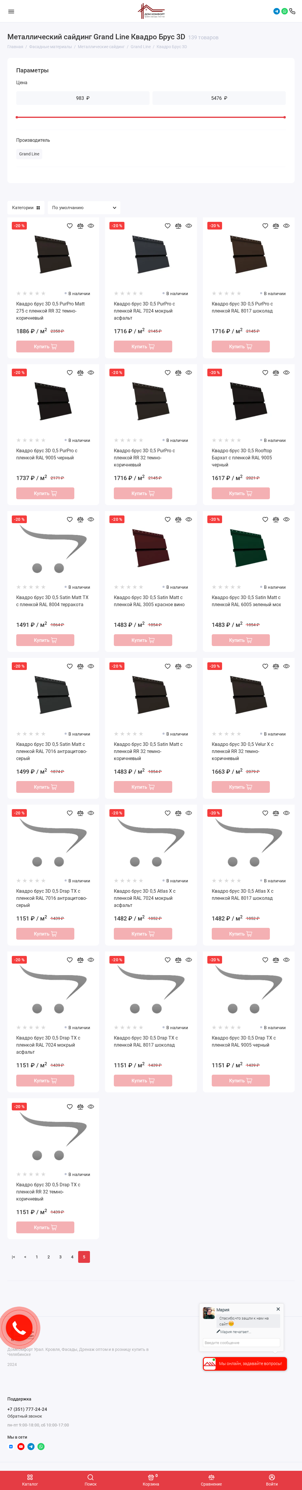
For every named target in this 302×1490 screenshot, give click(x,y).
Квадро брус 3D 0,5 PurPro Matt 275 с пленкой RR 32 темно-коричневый (50, 311)
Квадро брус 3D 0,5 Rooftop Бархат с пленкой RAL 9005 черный (242, 458)
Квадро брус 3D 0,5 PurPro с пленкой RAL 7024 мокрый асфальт (144, 311)
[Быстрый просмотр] (91, 226)
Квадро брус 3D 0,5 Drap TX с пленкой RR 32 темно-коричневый (48, 1192)
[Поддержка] (292, 11)
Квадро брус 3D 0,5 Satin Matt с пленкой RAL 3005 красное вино (149, 601)
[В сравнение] (80, 226)
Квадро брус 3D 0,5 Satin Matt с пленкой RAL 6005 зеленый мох (246, 601)
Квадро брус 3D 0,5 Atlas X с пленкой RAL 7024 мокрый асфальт (144, 898)
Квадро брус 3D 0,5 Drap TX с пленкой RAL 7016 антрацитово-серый (51, 898)
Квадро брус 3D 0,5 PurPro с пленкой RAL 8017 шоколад (242, 307)
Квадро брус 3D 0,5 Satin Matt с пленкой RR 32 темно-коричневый (148, 751)
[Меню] (11, 11)
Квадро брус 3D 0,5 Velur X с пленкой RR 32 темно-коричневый (242, 751)
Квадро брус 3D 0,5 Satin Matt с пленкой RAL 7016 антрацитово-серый (51, 751)
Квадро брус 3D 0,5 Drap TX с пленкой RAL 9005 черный (244, 1041)
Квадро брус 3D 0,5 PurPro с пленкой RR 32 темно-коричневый (144, 458)
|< (13, 1257)
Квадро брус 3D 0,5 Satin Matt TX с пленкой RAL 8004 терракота (52, 601)
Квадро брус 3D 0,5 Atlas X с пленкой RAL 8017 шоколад (242, 894)
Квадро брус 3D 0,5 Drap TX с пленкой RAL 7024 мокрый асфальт (48, 1045)
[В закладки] (69, 226)
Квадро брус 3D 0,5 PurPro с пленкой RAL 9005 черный (46, 454)
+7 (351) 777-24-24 (27, 1409)
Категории (23, 207)
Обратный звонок (24, 1416)
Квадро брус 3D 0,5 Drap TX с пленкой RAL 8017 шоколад (146, 1041)
